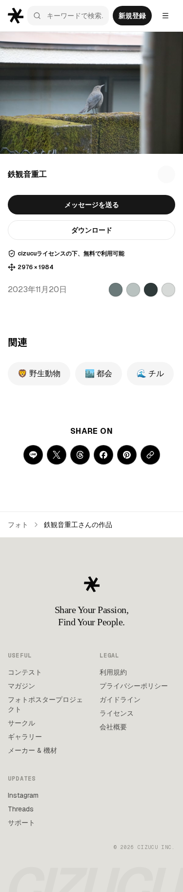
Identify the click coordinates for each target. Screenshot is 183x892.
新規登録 (132, 15)
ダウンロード (91, 230)
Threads (21, 809)
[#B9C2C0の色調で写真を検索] (133, 290)
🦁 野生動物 (39, 373)
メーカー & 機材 (32, 750)
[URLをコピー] (150, 455)
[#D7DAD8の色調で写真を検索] (168, 290)
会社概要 (113, 726)
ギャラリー (25, 736)
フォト (18, 524)
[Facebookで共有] (103, 455)
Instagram (23, 795)
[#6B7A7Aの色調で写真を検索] (115, 290)
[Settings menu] (165, 15)
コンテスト (25, 672)
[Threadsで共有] (80, 455)
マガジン (21, 685)
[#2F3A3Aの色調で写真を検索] (151, 290)
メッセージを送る (91, 204)
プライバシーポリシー (134, 685)
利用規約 (113, 672)
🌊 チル (150, 373)
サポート (21, 822)
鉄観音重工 (27, 174)
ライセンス (117, 713)
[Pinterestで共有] (127, 455)
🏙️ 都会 (98, 373)
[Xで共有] (56, 455)
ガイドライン (120, 699)
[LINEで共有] (33, 455)
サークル (21, 723)
